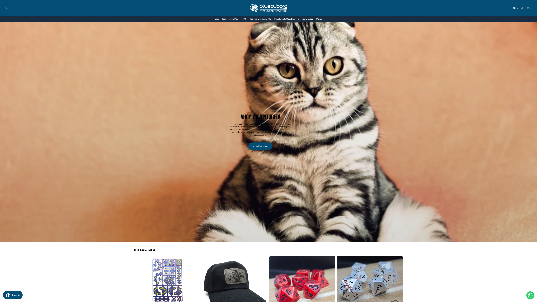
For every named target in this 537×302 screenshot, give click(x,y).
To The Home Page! (260, 146)
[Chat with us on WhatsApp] (530, 295)
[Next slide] (196, 289)
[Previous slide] (138, 289)
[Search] (6, 8)
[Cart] (528, 8)
